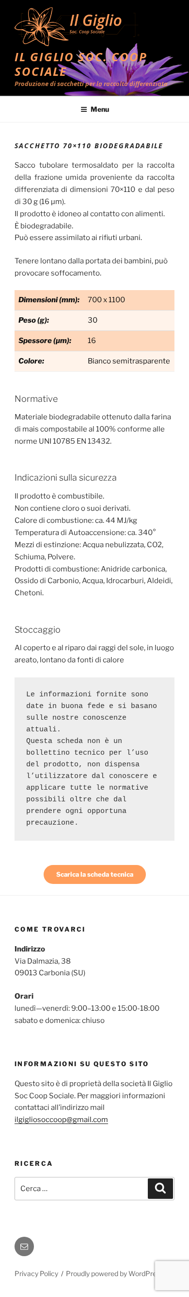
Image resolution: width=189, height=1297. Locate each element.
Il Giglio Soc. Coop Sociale (81, 64)
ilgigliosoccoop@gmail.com (61, 1119)
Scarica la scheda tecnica (94, 874)
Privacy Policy (36, 1273)
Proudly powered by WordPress (114, 1273)
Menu (100, 109)
